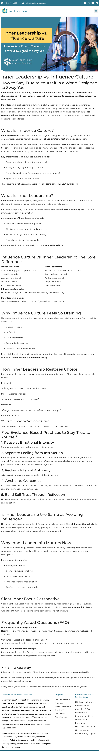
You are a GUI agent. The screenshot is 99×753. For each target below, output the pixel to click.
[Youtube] (93, 3)
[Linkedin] (96, 3)
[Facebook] (85, 3)
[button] (96, 11)
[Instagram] (89, 3)
